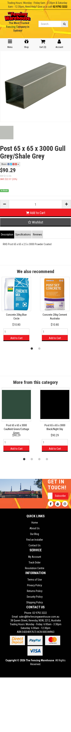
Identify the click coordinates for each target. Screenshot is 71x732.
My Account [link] (34, 556)
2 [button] (39, 348)
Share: (4, 164)
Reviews (37, 234)
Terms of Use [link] (34, 579)
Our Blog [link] (34, 534)
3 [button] (39, 459)
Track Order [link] (35, 562)
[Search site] (64, 24)
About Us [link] (35, 528)
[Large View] (6, 132)
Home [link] (34, 522)
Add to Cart (37, 213)
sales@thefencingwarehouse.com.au (39, 616)
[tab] (7, 234)
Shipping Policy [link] (34, 602)
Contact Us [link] (35, 545)
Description (7, 234)
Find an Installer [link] (34, 539)
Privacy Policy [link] (34, 585)
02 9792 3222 (60, 6)
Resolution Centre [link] (34, 568)
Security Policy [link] (35, 596)
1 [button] (32, 348)
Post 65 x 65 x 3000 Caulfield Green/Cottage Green (16, 429)
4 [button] (47, 459)
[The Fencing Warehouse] (18, 15)
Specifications (23, 234)
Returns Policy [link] (34, 591)
